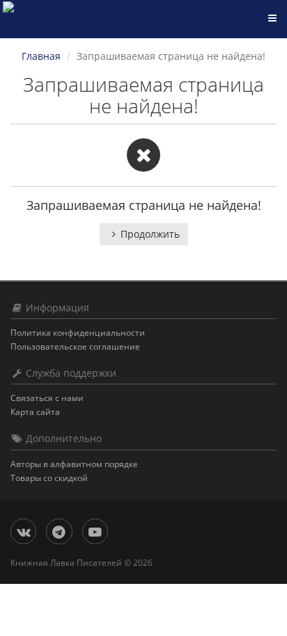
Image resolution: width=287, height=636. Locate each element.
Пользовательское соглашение (75, 346)
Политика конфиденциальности (77, 333)
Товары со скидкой (49, 478)
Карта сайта (35, 412)
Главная (41, 56)
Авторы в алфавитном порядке (74, 464)
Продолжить (150, 233)
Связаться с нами (47, 398)
